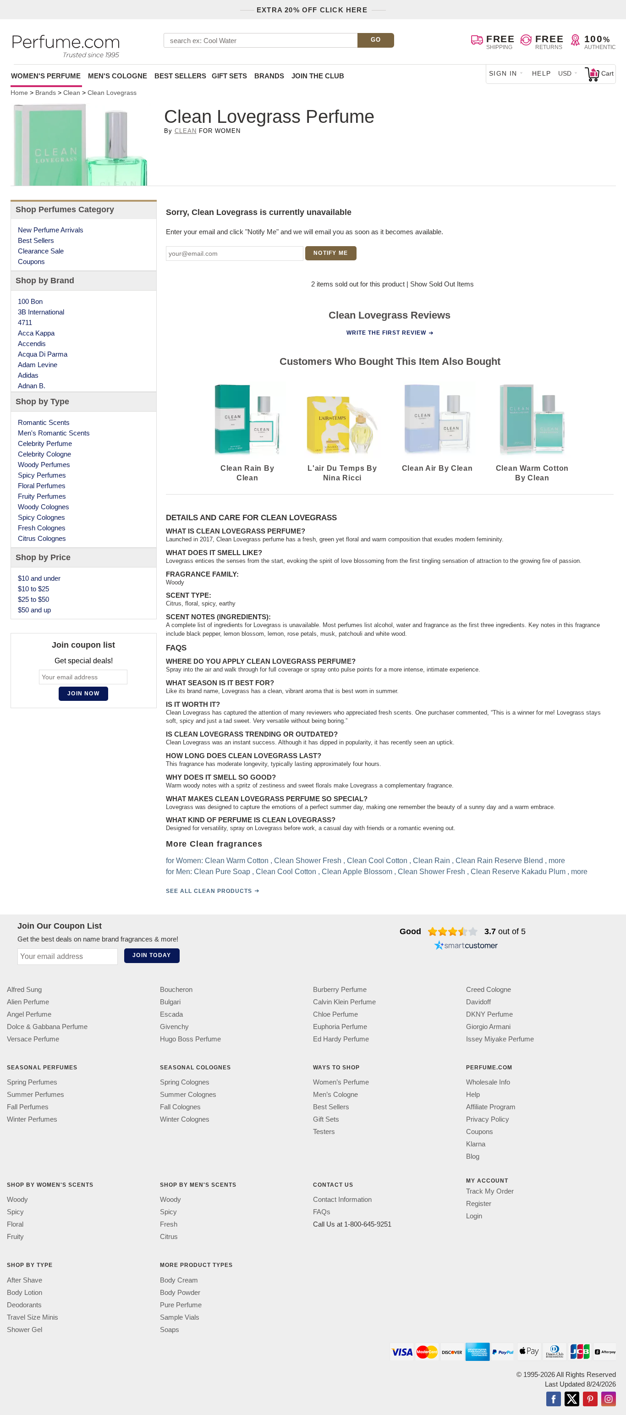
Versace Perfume (33, 1039)
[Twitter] (572, 1400)
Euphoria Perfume (340, 1026)
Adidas (28, 375)
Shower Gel (24, 1329)
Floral (15, 1224)
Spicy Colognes (41, 517)
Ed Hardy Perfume (341, 1039)
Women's (46, 76)
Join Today (151, 955)
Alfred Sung (24, 989)
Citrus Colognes (42, 538)
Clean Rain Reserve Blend (499, 860)
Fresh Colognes (42, 528)
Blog (472, 1156)
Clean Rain (431, 860)
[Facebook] (553, 1400)
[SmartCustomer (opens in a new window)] (466, 946)
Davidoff (478, 1002)
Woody (17, 1200)
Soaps (169, 1329)
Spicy (15, 1212)
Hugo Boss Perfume (190, 1039)
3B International (41, 312)
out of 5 (505, 931)
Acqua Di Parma (42, 354)
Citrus (169, 1237)
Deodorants (24, 1305)
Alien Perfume (28, 1002)
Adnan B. (31, 386)
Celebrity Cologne (44, 454)
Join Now (83, 693)
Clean (186, 130)
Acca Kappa (36, 333)
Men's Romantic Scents (54, 433)
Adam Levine (37, 365)
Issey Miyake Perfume (500, 1039)
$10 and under (39, 578)
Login (474, 1216)
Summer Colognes (188, 1094)
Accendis (32, 343)
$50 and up (34, 610)
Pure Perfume (181, 1305)
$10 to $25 (33, 589)
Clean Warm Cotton (237, 860)
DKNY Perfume (489, 1014)
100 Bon (30, 301)
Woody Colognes (43, 507)
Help (541, 73)
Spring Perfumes (32, 1082)
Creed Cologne (488, 989)
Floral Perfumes (42, 486)
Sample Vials (179, 1317)
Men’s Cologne (335, 1094)
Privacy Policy (487, 1119)
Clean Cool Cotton (377, 860)
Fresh (168, 1224)
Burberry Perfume (340, 989)
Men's (117, 76)
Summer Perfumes (35, 1094)
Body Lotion (24, 1292)
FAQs (321, 1212)
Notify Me (330, 253)
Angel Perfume (29, 1014)
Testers (324, 1131)
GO (376, 39)
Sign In (503, 73)
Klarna (475, 1144)
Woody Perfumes (44, 464)
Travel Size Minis (32, 1317)
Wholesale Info (488, 1082)
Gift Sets (229, 76)
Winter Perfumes (32, 1119)
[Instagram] (608, 1400)
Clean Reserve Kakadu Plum (518, 871)
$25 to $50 (33, 599)
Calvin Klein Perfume (344, 1002)
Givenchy (174, 1026)
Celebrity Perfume (45, 443)
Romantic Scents (44, 422)
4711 (25, 322)
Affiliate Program (491, 1107)
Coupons (31, 261)
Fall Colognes (180, 1107)
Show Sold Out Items (442, 284)
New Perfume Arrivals (50, 230)
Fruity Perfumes (42, 496)
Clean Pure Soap (222, 871)
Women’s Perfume (341, 1082)
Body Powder (180, 1292)
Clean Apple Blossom (357, 871)
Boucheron (176, 989)
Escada (171, 1014)
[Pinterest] (590, 1400)
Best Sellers (180, 76)
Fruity (15, 1237)
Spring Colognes (184, 1082)
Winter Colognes (184, 1119)
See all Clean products (209, 891)
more (557, 860)
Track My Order (490, 1191)
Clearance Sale (41, 251)
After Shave (24, 1280)
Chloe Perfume (335, 1014)
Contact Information (342, 1200)
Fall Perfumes (28, 1107)
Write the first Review (386, 333)
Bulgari (170, 1002)
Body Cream (179, 1280)
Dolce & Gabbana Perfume (47, 1026)
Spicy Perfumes (42, 475)
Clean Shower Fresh (307, 860)
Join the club (317, 76)
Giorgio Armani (488, 1026)
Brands (269, 76)
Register (478, 1203)
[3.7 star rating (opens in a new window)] (453, 931)
